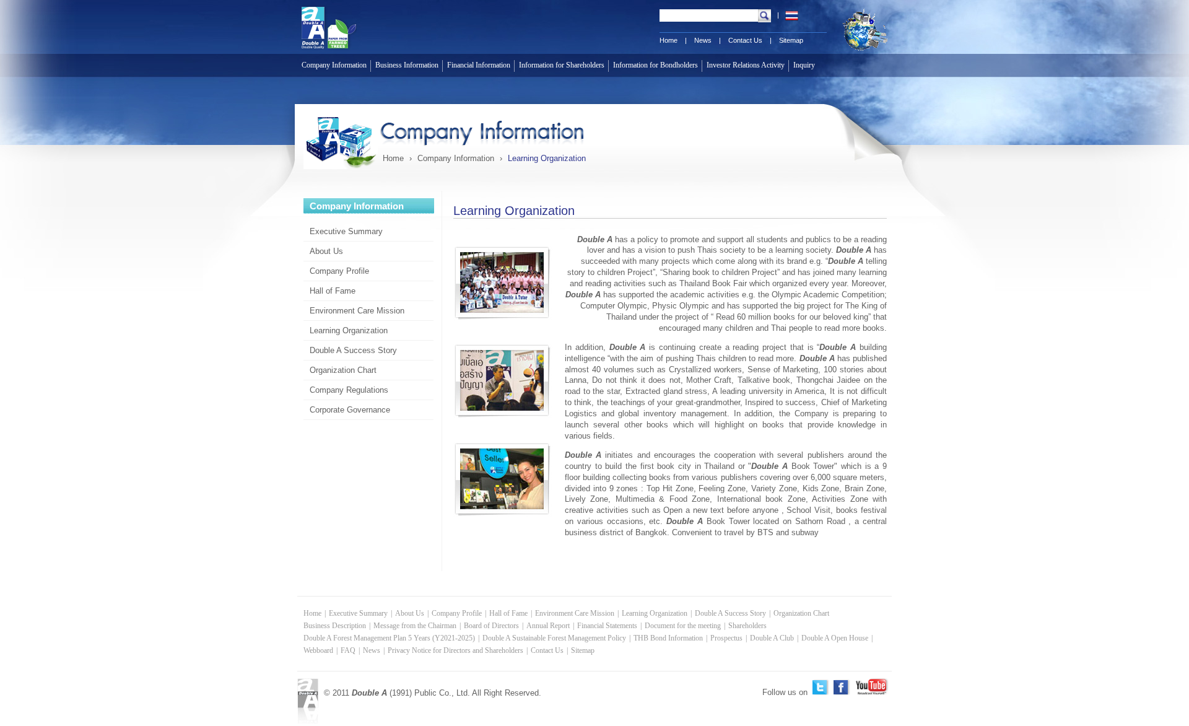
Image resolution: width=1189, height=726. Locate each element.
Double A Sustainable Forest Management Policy (554, 638)
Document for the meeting (683, 625)
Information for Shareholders (561, 65)
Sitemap (791, 40)
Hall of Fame (332, 290)
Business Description (334, 625)
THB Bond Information (668, 638)
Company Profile (339, 271)
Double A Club (772, 638)
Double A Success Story (353, 350)
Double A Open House (834, 638)
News (703, 40)
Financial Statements (607, 625)
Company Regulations (349, 390)
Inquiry (804, 65)
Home (668, 40)
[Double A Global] (859, 51)
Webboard (318, 650)
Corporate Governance (350, 409)
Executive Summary (346, 231)
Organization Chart (343, 370)
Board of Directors (491, 625)
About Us (326, 251)
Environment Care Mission (357, 310)
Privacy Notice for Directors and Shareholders (455, 650)
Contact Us (745, 40)
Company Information (334, 65)
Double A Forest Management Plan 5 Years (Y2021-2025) (389, 638)
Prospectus (726, 638)
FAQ (348, 650)
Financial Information (478, 65)
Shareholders (747, 625)
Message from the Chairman (414, 625)
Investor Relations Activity (746, 65)
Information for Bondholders (655, 65)
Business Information (406, 65)
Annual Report (548, 625)
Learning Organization (349, 330)
